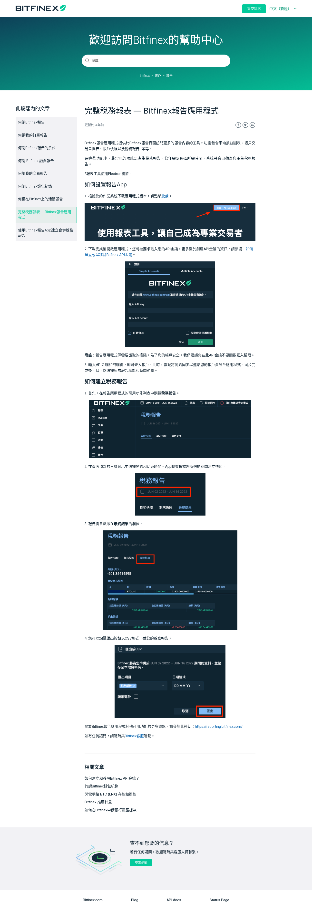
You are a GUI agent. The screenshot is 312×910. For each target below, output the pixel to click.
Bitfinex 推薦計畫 (98, 802)
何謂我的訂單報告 (32, 135)
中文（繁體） (280, 9)
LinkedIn (252, 125)
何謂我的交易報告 (32, 173)
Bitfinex (145, 75)
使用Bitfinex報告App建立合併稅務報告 (45, 233)
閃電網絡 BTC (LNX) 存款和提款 (110, 794)
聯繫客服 (141, 862)
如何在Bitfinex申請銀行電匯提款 (110, 810)
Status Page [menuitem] (219, 900)
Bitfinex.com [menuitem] (93, 900)
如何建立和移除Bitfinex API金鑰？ (112, 778)
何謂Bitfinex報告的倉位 (37, 148)
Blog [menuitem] (134, 900)
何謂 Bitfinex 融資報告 (36, 161)
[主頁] (41, 10)
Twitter (245, 125)
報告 (169, 75)
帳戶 (158, 75)
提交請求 (254, 8)
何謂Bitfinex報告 (31, 122)
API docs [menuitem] (173, 900)
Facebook (238, 125)
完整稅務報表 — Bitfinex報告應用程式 (44, 215)
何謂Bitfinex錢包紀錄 (35, 186)
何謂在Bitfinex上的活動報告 (40, 199)
